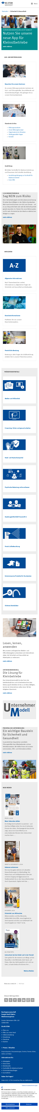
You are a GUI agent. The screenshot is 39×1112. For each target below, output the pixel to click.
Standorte (6, 1039)
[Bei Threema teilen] (28, 1000)
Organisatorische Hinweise (17, 132)
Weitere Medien (29, 971)
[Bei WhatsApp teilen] (10, 1000)
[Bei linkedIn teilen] (24, 1000)
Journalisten (7, 1073)
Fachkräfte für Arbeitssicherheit (13, 1068)
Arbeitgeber (6, 1061)
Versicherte (6, 1064)
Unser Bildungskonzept (16, 130)
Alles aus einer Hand (9, 1032)
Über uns (6, 1030)
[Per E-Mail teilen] (32, 1000)
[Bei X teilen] (6, 1000)
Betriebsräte (7, 1066)
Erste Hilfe (12, 180)
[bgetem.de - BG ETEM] (7, 4)
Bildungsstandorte (14, 127)
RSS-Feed (21, 983)
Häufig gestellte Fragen (16, 134)
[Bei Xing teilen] (19, 1000)
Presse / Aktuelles (9, 1048)
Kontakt (11, 137)
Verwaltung (6, 1037)
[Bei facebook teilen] (15, 1000)
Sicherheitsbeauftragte (10, 1070)
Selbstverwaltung (8, 1035)
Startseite (5, 11)
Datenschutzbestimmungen (30, 1085)
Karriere (5, 1042)
